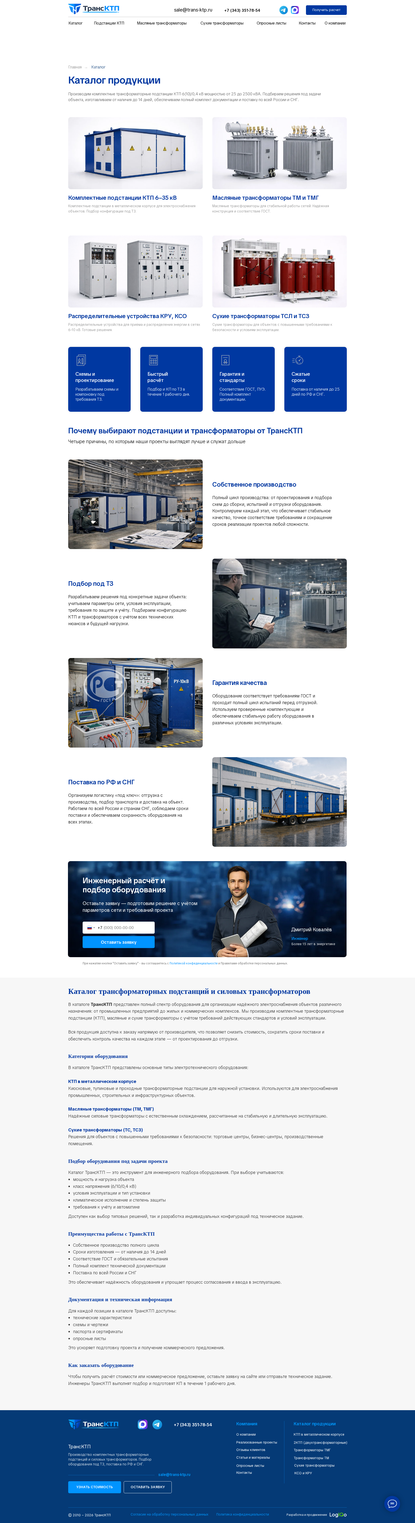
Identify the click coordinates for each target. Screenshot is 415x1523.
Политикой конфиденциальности (194, 963)
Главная (75, 67)
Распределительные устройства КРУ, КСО (127, 316)
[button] (326, 10)
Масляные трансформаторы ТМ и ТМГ (265, 197)
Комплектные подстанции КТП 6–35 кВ (122, 197)
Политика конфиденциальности (242, 1514)
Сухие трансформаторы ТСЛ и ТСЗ (260, 316)
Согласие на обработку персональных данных (169, 1514)
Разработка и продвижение (307, 1515)
